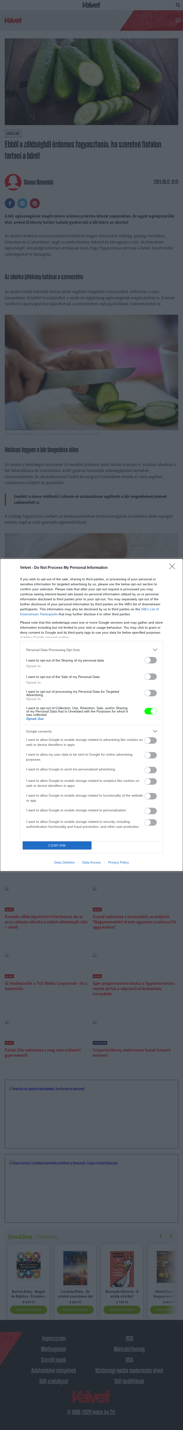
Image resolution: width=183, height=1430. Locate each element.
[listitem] (91, 649)
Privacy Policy (118, 862)
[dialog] (91, 715)
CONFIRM (57, 845)
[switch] (150, 660)
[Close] (173, 567)
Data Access (91, 862)
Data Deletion (64, 862)
